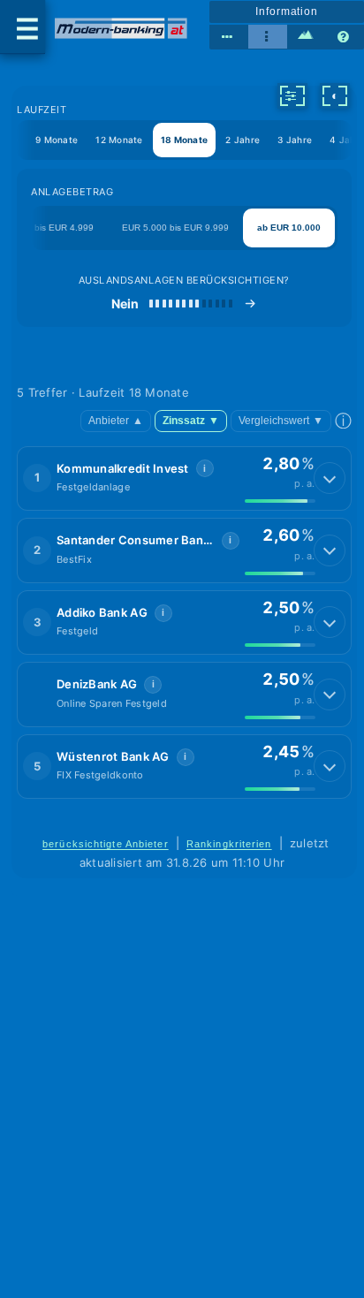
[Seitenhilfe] (344, 37)
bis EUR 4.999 (64, 227)
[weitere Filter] (292, 95)
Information (286, 11)
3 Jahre (294, 139)
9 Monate (56, 139)
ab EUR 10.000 (289, 227)
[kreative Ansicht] (306, 37)
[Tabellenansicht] (228, 37)
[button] (184, 479)
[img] (280, 501)
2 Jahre (242, 139)
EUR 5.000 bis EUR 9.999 (175, 227)
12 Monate (118, 139)
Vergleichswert (281, 420)
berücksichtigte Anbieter (105, 844)
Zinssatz (191, 420)
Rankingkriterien (229, 844)
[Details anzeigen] (329, 478)
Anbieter (115, 420)
